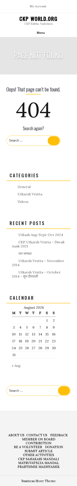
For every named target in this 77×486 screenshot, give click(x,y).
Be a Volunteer (28, 447)
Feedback (59, 435)
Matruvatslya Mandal (38, 463)
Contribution (39, 443)
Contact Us (36, 435)
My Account (38, 6)
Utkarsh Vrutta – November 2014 (38, 263)
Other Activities (38, 455)
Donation (54, 447)
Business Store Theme (38, 481)
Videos (23, 201)
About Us (16, 435)
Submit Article (39, 451)
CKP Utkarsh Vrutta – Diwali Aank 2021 (38, 244)
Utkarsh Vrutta (30, 194)
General (24, 187)
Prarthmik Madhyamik (39, 467)
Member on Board (38, 439)
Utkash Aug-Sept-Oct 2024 (40, 235)
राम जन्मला (25, 253)
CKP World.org (38, 18)
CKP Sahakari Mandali (38, 459)
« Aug (16, 365)
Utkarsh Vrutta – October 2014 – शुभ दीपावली (36, 274)
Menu (41, 32)
